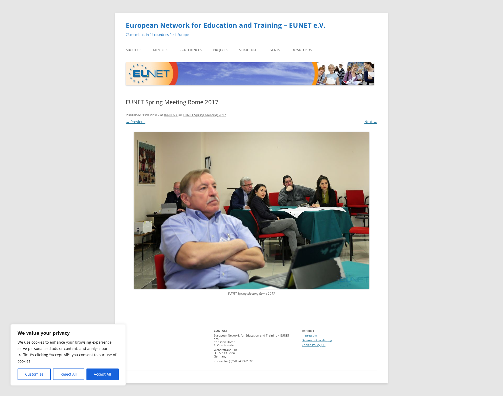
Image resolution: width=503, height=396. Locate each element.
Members (160, 50)
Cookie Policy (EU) (314, 345)
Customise (34, 374)
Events (274, 50)
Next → (370, 121)
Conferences (191, 50)
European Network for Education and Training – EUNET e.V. (225, 25)
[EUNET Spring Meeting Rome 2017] (251, 210)
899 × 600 (171, 115)
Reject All (69, 374)
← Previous (135, 121)
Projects (220, 50)
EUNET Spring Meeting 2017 (204, 115)
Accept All (102, 374)
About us (133, 50)
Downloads (302, 50)
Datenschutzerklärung (317, 340)
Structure (248, 50)
